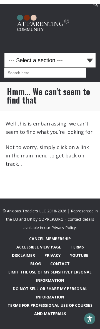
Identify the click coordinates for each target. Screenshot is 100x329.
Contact (60, 263)
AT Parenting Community (50, 24)
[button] (96, 5)
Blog (35, 263)
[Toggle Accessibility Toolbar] (90, 319)
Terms (77, 247)
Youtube (79, 255)
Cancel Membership (50, 238)
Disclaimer (23, 255)
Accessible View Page (38, 247)
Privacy (52, 255)
